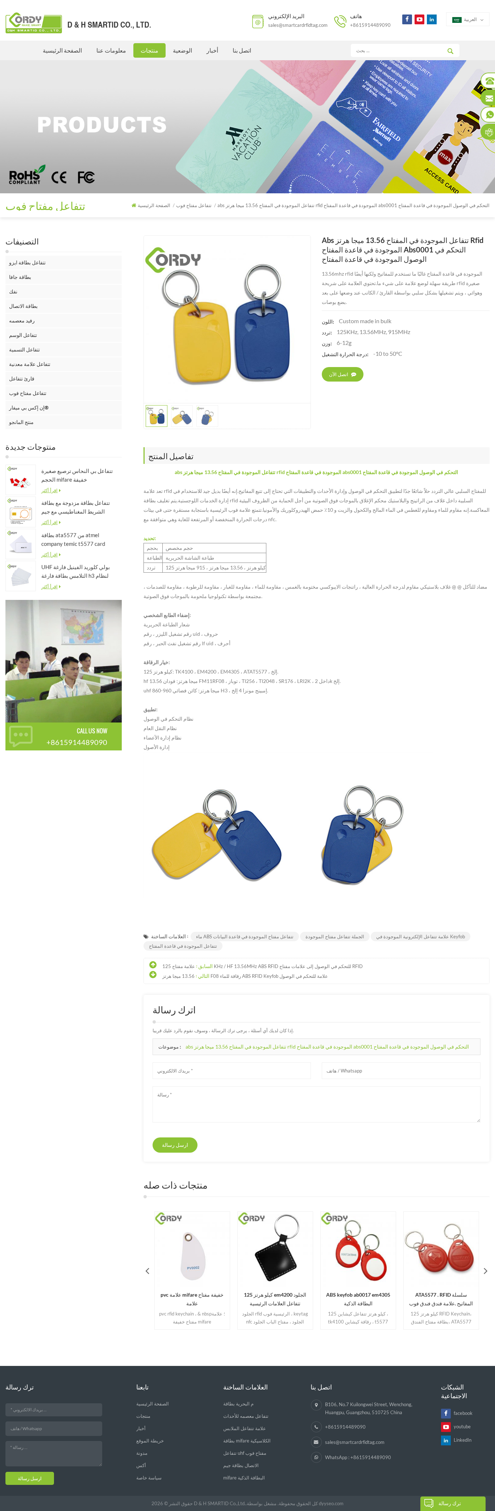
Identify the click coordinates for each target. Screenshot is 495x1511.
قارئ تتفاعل (21, 378)
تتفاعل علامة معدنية (29, 364)
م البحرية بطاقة (238, 1404)
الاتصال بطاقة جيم (241, 1465)
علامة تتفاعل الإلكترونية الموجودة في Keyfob (420, 936)
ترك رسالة (449, 1503)
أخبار (212, 50)
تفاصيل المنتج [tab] (171, 455)
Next (486, 1270)
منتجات (149, 50)
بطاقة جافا (20, 277)
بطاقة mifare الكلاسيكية (247, 1441)
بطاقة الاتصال (23, 306)
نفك (13, 291)
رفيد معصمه (22, 320)
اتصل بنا (242, 50)
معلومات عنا (111, 50)
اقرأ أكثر (49, 490)
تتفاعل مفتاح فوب (27, 393)
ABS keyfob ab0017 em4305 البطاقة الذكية (335, 1299)
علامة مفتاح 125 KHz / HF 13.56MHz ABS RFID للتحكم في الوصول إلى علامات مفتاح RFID (262, 966)
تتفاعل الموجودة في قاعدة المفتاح (183, 946)
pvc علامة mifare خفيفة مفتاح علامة (169, 1299)
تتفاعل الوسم (23, 335)
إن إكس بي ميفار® (29, 407)
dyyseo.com (331, 1503)
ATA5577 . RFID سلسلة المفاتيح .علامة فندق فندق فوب (418, 1299)
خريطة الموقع (150, 1441)
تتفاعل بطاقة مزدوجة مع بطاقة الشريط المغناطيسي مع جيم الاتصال (75, 507)
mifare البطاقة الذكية (244, 1478)
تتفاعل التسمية (24, 349)
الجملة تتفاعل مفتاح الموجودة (334, 936)
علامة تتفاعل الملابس (244, 1428)
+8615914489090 (370, 25)
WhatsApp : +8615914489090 (358, 1457)
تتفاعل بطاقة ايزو (27, 262)
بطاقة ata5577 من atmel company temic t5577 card (73, 539)
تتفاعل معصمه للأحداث (246, 1416)
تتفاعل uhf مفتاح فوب (244, 1453)
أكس (141, 1465)
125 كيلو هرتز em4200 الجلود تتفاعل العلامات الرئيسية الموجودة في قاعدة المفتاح (252, 1300)
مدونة (141, 1453)
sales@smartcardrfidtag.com (298, 25)
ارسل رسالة (175, 1145)
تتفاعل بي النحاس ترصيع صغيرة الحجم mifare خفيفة (77, 475)
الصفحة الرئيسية (62, 50)
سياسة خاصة (149, 1478)
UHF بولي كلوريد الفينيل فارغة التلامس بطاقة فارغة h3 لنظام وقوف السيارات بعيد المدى (75, 572)
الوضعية (182, 50)
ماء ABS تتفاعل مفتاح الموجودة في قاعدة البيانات (245, 936)
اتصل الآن (338, 374)
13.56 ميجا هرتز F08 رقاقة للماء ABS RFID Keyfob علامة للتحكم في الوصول (245, 976)
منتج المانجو (21, 422)
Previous (147, 1270)
